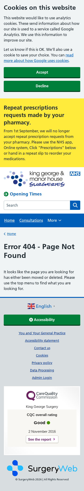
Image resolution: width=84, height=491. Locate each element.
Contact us (42, 348)
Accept (42, 72)
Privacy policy (42, 363)
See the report (39, 439)
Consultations (31, 220)
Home (9, 220)
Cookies (42, 355)
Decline (42, 86)
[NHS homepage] (34, 179)
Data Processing (42, 370)
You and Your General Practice (42, 333)
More (54, 222)
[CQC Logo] (42, 399)
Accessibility (44, 319)
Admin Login (42, 378)
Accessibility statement (42, 340)
